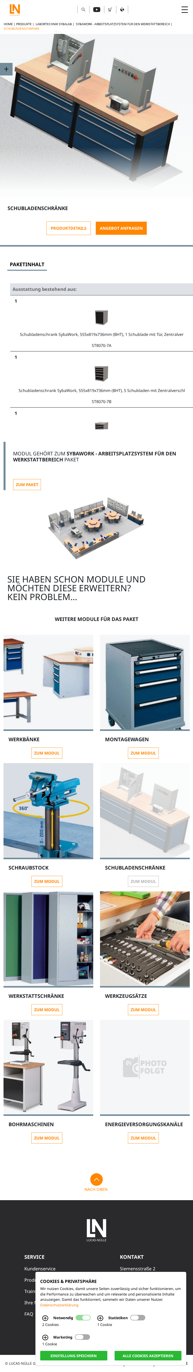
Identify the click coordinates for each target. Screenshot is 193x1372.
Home (8, 24)
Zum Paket (27, 484)
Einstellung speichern (74, 1355)
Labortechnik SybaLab (54, 24)
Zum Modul (47, 753)
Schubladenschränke (21, 28)
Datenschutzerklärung (59, 1305)
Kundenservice (40, 1269)
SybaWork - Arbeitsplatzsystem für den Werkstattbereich (123, 24)
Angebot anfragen (121, 228)
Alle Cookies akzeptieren (148, 1355)
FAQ (28, 1314)
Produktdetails (68, 228)
